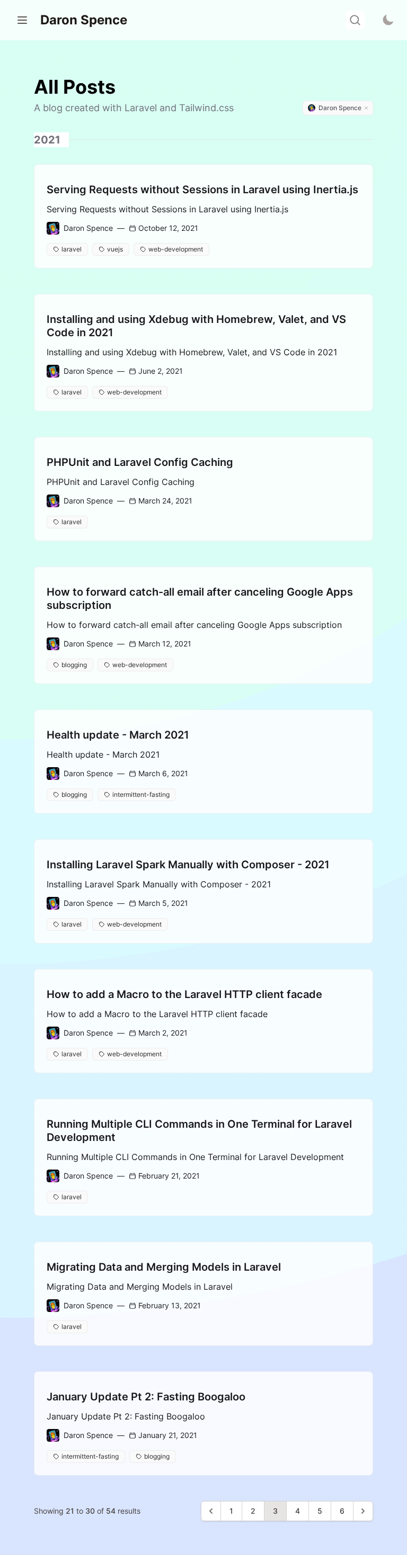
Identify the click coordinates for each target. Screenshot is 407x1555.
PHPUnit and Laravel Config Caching (140, 462)
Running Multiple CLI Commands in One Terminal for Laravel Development (199, 1131)
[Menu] (22, 20)
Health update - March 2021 (118, 735)
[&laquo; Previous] (211, 1511)
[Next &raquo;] (363, 1511)
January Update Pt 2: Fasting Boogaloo (146, 1396)
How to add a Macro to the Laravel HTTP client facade (184, 994)
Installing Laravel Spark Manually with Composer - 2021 (188, 864)
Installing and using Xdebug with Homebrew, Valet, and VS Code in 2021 (196, 326)
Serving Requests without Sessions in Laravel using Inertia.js (202, 189)
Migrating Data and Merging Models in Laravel (164, 1267)
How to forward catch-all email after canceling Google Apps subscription (200, 599)
